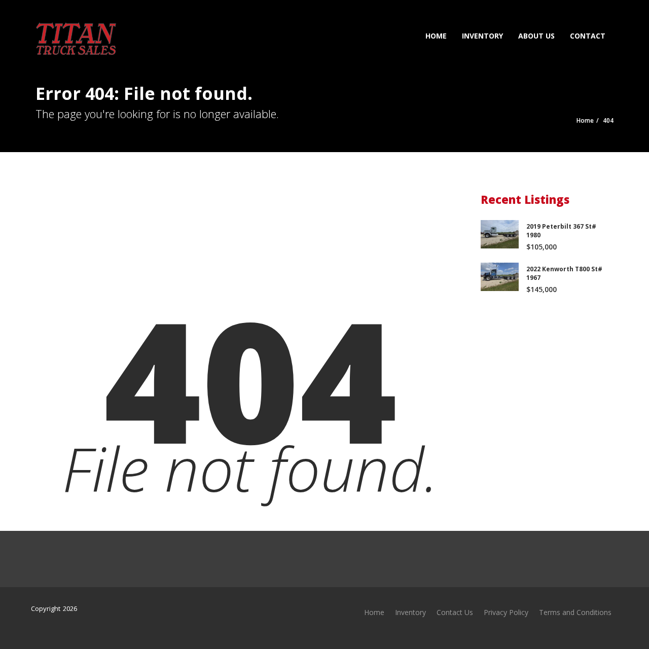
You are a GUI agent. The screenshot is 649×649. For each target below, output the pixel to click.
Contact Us (455, 612)
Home (436, 36)
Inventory (482, 36)
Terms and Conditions (575, 612)
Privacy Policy (506, 612)
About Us (536, 36)
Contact (587, 36)
